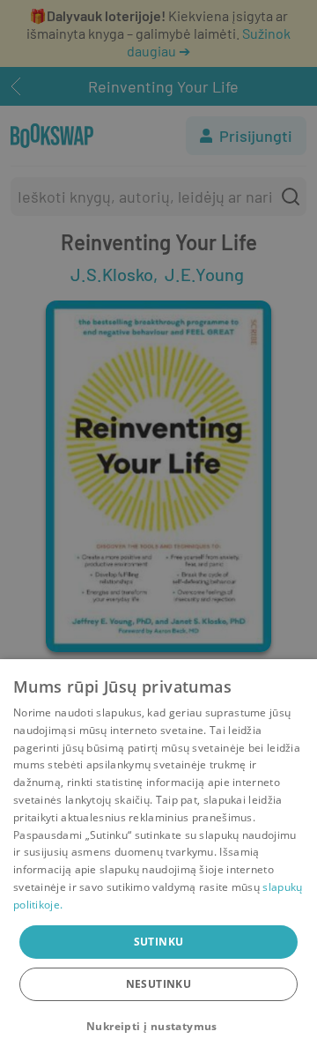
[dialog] (158, 860)
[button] (158, 1027)
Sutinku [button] (159, 941)
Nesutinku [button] (159, 983)
